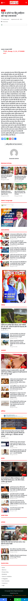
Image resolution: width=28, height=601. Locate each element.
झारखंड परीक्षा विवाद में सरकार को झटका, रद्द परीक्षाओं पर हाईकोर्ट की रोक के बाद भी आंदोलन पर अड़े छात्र (18, 249)
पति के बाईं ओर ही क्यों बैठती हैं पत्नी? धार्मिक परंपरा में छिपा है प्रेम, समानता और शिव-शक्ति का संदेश (18, 380)
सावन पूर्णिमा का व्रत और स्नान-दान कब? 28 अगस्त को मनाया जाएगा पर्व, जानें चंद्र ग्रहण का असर (18, 387)
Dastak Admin (6, 19)
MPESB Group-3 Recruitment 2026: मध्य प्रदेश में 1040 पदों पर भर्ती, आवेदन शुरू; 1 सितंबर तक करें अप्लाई (18, 444)
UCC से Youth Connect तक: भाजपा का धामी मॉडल (17, 508)
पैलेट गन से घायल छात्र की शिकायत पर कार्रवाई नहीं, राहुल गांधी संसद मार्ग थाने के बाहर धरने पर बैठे (18, 263)
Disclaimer (4, 574)
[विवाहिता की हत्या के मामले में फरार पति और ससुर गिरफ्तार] (7, 186)
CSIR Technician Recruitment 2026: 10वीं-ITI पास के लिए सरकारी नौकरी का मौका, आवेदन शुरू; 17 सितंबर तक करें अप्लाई (12, 433)
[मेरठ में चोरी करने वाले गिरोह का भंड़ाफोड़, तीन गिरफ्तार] (21, 186)
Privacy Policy (5, 572)
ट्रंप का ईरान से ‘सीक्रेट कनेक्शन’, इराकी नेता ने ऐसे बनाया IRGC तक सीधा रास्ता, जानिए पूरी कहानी (12, 480)
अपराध (3, 10)
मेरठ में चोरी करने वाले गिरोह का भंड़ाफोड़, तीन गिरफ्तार (20, 193)
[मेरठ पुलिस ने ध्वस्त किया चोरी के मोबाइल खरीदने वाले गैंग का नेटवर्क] (21, 171)
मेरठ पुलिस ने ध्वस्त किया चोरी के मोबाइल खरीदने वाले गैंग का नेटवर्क (20, 178)
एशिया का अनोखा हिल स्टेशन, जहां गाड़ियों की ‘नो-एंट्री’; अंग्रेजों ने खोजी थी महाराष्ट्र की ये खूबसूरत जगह (13, 326)
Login (3, 585)
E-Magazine (5, 578)
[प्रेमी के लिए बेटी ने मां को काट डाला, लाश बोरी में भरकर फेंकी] (7, 170)
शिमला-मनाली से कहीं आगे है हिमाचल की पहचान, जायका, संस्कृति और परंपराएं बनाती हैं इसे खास (17, 343)
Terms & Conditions (7, 576)
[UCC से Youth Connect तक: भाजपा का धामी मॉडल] (5, 509)
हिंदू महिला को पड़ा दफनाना (14, 144)
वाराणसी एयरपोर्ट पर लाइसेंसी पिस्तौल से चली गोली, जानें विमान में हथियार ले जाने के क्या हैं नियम (18, 495)
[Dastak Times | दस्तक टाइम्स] (14, 2)
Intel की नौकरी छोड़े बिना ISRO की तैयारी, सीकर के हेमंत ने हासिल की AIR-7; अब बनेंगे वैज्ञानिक (18, 451)
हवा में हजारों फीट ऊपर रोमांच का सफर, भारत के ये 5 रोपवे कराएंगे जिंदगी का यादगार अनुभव (17, 335)
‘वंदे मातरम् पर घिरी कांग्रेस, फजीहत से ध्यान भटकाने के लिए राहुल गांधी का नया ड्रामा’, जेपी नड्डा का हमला (18, 236)
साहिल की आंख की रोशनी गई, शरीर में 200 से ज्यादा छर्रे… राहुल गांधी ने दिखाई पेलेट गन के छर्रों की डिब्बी (18, 256)
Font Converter (5, 581)
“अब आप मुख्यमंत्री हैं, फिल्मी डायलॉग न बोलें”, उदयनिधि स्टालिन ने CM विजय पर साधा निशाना (18, 242)
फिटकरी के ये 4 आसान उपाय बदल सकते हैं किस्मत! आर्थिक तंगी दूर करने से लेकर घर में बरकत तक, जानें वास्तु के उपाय (18, 395)
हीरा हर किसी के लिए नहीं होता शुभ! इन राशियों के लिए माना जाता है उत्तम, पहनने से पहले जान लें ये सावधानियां (18, 404)
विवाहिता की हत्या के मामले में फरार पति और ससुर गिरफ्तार (6, 193)
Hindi (4, 205)
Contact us (4, 583)
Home (3, 567)
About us (4, 570)
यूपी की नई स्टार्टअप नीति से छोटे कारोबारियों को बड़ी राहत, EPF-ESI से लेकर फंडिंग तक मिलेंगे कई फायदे (18, 488)
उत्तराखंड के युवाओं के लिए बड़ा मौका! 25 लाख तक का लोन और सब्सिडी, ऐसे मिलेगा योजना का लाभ (18, 502)
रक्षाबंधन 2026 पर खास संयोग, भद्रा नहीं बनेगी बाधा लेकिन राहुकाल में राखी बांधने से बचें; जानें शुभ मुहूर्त (14, 372)
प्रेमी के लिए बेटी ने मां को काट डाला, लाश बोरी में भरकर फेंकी (7, 176)
